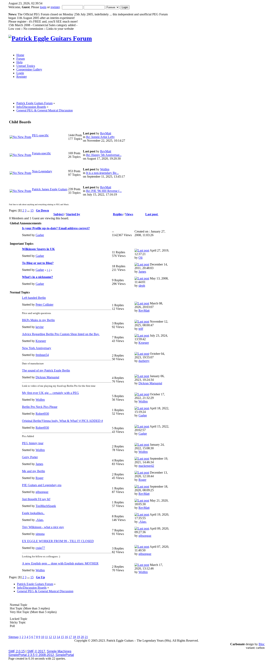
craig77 (40, 548)
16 (66, 637)
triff (140, 328)
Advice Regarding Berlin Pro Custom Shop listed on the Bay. (61, 334)
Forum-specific (41, 153)
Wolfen (104, 169)
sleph (141, 285)
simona (40, 534)
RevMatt (105, 133)
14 (58, 637)
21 (86, 637)
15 (32, 210)
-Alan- (40, 520)
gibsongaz (42, 492)
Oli (140, 257)
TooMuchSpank (46, 506)
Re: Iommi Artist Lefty (100, 137)
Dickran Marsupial (47, 377)
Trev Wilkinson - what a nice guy (43, 527)
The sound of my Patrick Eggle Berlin (46, 370)
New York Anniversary (36, 348)
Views (129, 214)
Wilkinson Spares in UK (38, 249)
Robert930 (42, 413)
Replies (118, 214)
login (43, 7)
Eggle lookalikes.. (33, 513)
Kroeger (41, 341)
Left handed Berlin (34, 297)
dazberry (143, 361)
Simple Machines (59, 651)
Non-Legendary (42, 171)
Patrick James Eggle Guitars (49, 189)
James (142, 271)
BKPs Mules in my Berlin (38, 320)
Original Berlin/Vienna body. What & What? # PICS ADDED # (62, 420)
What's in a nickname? (37, 277)
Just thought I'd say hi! (36, 499)
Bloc (262, 644)
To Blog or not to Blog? (38, 263)
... (28, 210)
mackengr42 (146, 465)
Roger (39, 478)
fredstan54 (42, 355)
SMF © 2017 (36, 651)
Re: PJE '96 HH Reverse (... (104, 191)
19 (78, 637)
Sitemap (13, 637)
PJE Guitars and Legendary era (41, 485)
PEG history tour (32, 443)
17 (70, 637)
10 (42, 637)
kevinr (40, 327)
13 (54, 637)
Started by (73, 214)
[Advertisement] (104, 91)
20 (82, 637)
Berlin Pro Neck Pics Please (39, 407)
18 (74, 637)
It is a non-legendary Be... (102, 173)
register (55, 7)
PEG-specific (40, 135)
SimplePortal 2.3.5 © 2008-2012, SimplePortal (41, 655)
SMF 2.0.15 (16, 651)
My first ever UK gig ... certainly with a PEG (50, 393)
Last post (151, 214)
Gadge (40, 235)
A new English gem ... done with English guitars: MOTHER (60, 563)
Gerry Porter (30, 457)
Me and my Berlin (33, 471)
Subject (58, 214)
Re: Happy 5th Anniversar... (104, 155)
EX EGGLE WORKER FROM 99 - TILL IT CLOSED (58, 541)
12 (50, 637)
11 (46, 637)
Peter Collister (44, 304)
